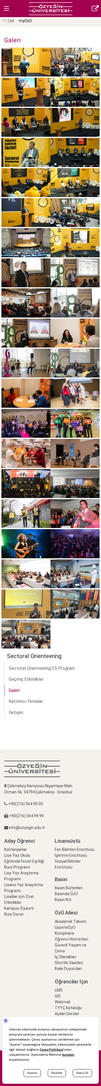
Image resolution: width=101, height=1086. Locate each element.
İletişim (16, 712)
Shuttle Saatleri (69, 962)
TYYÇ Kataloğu (68, 1008)
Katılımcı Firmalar (26, 701)
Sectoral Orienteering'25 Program (42, 668)
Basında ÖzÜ (66, 894)
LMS (59, 990)
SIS (58, 996)
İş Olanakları (65, 957)
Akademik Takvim (70, 921)
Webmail (62, 1002)
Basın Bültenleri (69, 888)
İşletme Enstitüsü (71, 855)
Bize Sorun (14, 914)
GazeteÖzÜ (65, 927)
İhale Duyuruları (68, 968)
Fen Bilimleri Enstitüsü (75, 849)
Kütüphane (64, 933)
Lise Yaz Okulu (17, 855)
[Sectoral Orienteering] (50, 8)
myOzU (25, 20)
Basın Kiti (63, 899)
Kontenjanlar (15, 849)
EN (12, 21)
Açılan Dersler (67, 1013)
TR (4, 21)
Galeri (14, 690)
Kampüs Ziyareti (19, 908)
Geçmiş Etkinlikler (26, 679)
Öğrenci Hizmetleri (71, 939)
